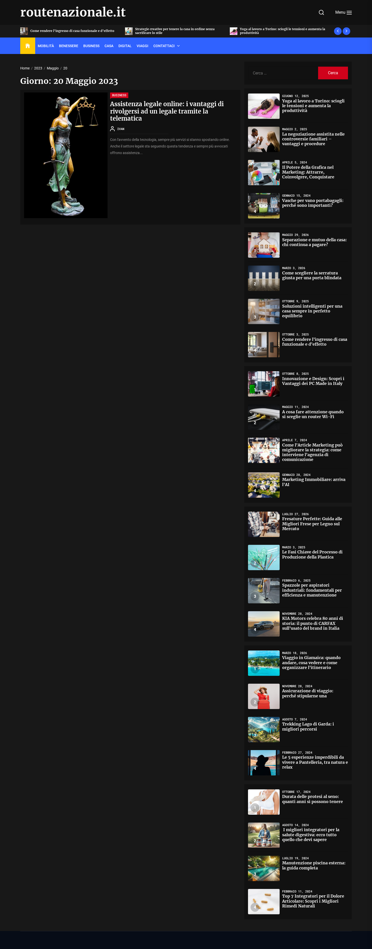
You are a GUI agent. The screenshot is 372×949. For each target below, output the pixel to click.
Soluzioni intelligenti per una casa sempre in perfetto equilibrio (312, 311)
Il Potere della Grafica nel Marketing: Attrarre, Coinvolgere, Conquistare (308, 172)
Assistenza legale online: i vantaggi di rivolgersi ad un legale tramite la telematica (167, 111)
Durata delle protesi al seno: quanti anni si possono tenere (312, 799)
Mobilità (46, 46)
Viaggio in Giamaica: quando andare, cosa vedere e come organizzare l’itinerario (311, 662)
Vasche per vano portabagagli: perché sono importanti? (312, 203)
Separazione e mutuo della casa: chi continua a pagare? (314, 242)
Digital (125, 46)
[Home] (27, 46)
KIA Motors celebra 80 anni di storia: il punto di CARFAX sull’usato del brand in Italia (312, 623)
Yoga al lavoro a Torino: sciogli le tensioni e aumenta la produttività (177, 30)
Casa (109, 46)
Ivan (120, 129)
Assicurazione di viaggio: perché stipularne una (307, 693)
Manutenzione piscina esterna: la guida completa (313, 865)
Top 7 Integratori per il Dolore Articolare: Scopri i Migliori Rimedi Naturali (313, 901)
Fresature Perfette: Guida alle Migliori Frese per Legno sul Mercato (312, 523)
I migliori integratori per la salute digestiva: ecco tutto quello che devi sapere (310, 834)
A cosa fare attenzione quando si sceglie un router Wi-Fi (313, 414)
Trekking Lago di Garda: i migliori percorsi (308, 726)
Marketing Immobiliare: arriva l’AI (313, 482)
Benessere (68, 46)
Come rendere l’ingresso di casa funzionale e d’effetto (314, 342)
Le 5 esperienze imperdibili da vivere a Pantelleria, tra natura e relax (315, 762)
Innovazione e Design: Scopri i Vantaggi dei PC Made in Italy (313, 381)
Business (91, 46)
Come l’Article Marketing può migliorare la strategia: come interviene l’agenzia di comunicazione (312, 452)
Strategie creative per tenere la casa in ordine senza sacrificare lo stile (70, 30)
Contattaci (164, 46)
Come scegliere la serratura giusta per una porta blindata (311, 275)
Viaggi (142, 46)
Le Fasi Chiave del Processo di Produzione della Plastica (312, 554)
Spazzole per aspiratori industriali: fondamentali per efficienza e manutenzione (312, 590)
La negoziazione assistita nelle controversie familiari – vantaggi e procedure (282, 30)
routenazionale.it (73, 12)
